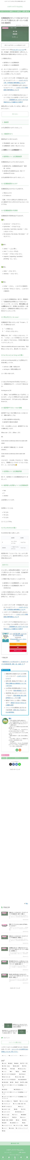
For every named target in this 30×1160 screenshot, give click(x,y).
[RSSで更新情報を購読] (19, 750)
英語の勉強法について (19, 690)
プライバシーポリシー (15, 1154)
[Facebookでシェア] (13, 764)
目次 (13, 114)
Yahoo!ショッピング (18, 650)
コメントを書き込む (15, 1042)
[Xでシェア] (10, 764)
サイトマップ (7, 1152)
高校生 (4, 758)
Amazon (18, 644)
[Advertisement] (15, 836)
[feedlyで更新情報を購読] (17, 750)
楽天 (18, 647)
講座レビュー (6, 755)
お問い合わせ (22, 1152)
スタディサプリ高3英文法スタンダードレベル (18, 758)
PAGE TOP (15, 1143)
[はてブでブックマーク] (16, 764)
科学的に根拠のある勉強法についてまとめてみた (16, 683)
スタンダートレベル (18, 49)
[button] (26, 576)
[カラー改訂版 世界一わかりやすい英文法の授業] (5, 637)
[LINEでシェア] (19, 764)
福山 (10, 718)
